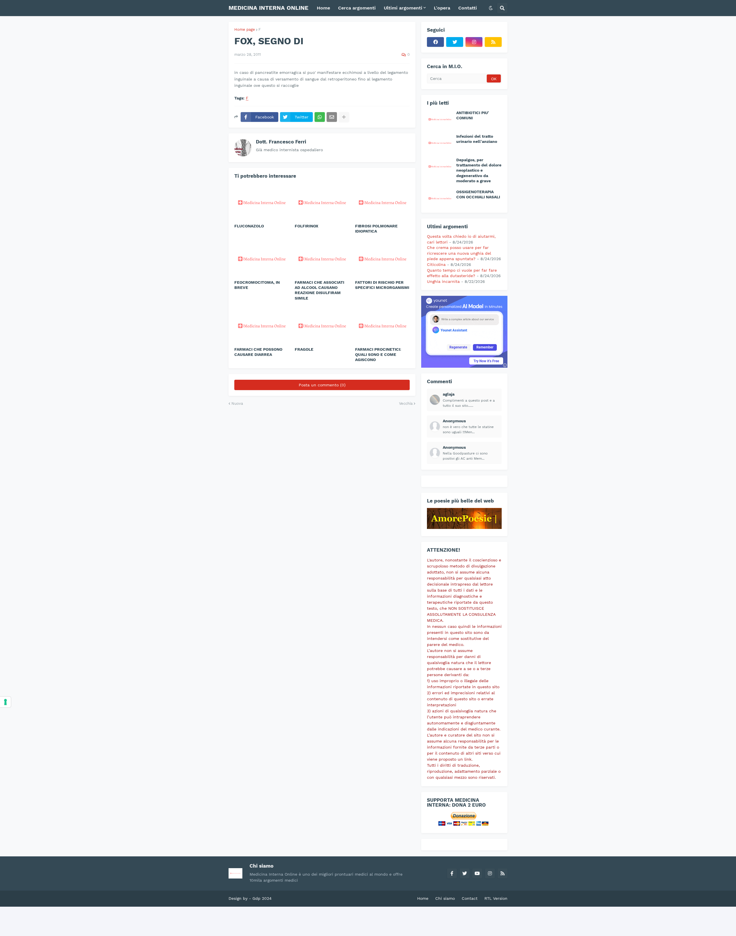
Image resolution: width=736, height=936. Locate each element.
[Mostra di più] (344, 117)
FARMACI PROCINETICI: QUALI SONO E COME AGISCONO (378, 354)
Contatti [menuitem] (467, 8)
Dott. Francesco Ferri (281, 142)
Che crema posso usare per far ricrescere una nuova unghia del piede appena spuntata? (459, 253)
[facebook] (435, 42)
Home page (244, 29)
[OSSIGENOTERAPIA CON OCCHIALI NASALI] (440, 198)
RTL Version (495, 898)
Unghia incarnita (443, 281)
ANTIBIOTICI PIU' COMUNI (472, 115)
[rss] (493, 42)
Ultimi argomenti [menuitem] (403, 8)
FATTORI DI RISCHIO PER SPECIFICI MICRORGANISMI (382, 285)
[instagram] (473, 42)
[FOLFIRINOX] (322, 201)
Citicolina (436, 264)
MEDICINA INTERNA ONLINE (268, 7)
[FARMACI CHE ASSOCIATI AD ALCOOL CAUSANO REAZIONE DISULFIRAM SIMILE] (322, 258)
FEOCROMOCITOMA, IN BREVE (257, 285)
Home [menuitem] (323, 8)
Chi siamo (445, 898)
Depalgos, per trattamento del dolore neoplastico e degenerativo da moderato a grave (478, 170)
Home (422, 898)
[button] (490, 8)
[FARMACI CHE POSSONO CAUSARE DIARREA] (261, 325)
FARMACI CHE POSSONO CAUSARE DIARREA (258, 352)
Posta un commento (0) (322, 385)
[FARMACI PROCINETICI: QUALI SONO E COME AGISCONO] (382, 325)
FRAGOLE (304, 349)
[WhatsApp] (320, 117)
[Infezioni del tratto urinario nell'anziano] (440, 142)
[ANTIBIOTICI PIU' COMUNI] (440, 119)
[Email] (332, 117)
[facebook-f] (452, 873)
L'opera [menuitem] (442, 8)
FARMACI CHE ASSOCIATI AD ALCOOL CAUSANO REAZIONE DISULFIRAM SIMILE (319, 290)
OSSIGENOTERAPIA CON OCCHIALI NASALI (478, 194)
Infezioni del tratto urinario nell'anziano (476, 139)
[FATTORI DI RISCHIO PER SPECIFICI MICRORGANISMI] (382, 258)
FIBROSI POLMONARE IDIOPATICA (376, 228)
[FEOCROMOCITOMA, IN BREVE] (261, 258)
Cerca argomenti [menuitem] (357, 8)
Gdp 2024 (262, 898)
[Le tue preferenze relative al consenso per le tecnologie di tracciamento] (5, 702)
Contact (470, 898)
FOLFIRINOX (307, 226)
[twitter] (454, 42)
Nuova (237, 403)
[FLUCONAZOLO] (261, 201)
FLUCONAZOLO (249, 226)
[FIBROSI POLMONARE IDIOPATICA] (382, 201)
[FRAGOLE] (322, 325)
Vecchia (406, 403)
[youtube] (477, 873)
